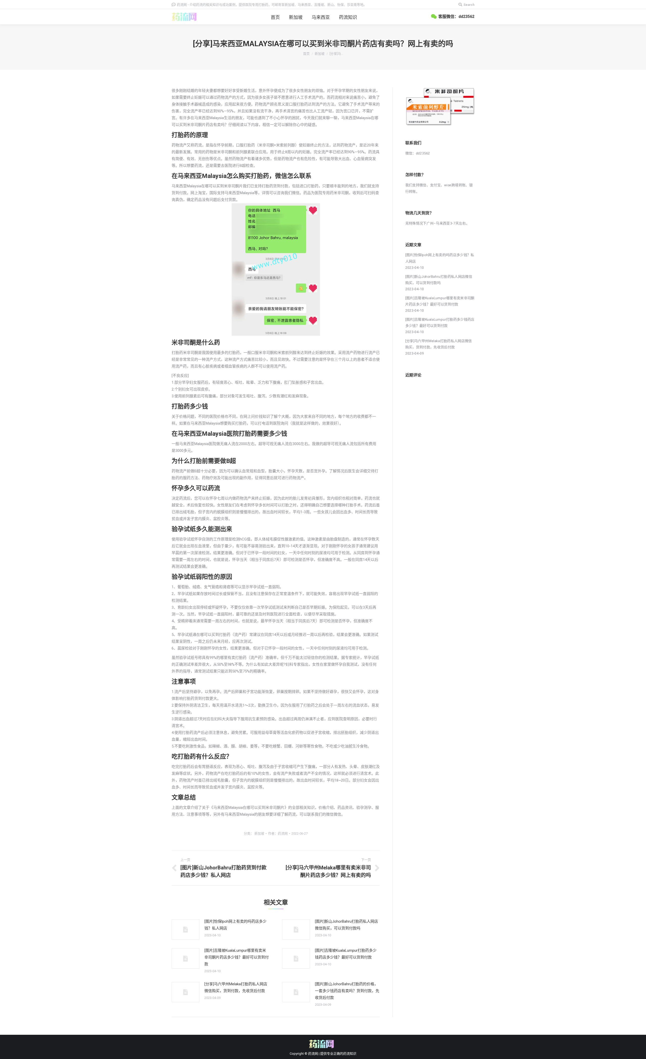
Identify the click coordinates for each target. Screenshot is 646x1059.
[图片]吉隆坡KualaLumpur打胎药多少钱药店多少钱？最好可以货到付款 (345, 954)
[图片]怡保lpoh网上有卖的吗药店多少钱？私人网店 (235, 925)
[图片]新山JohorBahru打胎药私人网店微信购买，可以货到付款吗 (346, 925)
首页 (306, 54)
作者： (278, 833)
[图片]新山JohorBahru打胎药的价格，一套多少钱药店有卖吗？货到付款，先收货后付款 (347, 991)
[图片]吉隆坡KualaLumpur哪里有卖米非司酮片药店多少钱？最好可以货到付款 (236, 957)
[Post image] (185, 929)
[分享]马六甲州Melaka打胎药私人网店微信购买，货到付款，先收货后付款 (235, 987)
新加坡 (320, 54)
